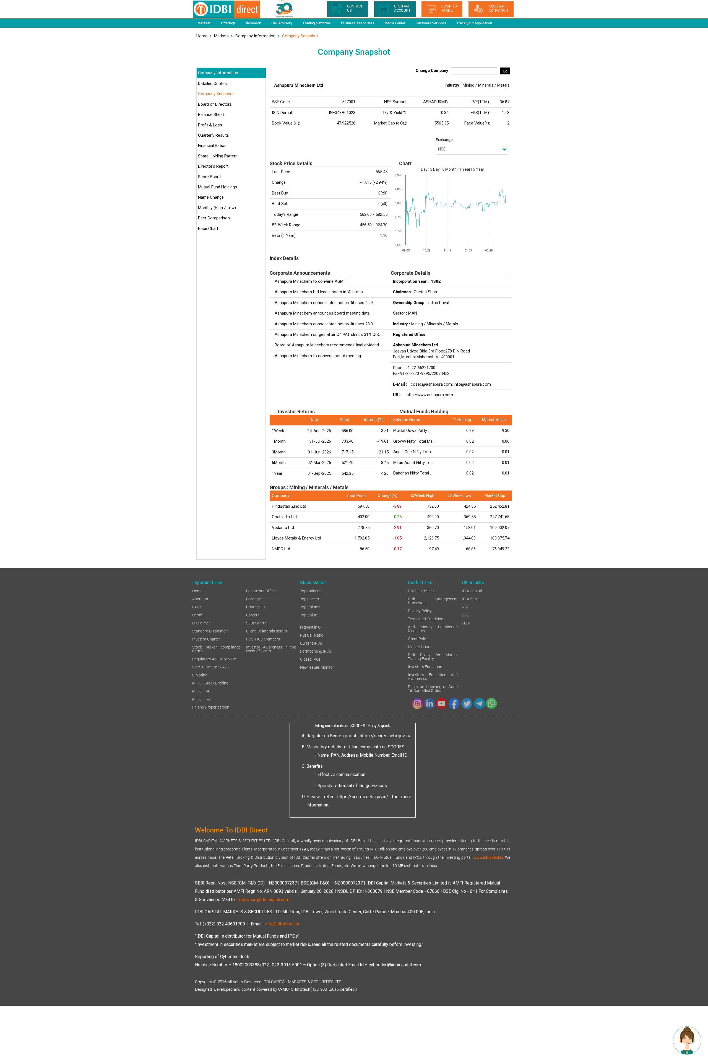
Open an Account (402, 8)
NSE (465, 606)
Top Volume (310, 606)
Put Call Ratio (311, 634)
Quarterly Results (213, 135)
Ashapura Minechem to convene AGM (309, 281)
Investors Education (425, 666)
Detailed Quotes (212, 83)
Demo (197, 614)
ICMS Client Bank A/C (210, 666)
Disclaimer (201, 622)
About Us (200, 598)
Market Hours (419, 646)
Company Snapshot (216, 93)
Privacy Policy (420, 610)
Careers (252, 614)
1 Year (464, 169)
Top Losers (309, 598)
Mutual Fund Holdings (217, 187)
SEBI (466, 622)
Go (505, 71)
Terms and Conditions (426, 618)
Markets (221, 35)
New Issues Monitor (317, 667)
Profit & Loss (210, 125)
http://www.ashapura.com (430, 394)
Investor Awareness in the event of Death (271, 648)
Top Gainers (310, 590)
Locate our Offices (261, 590)
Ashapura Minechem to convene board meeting (318, 355)
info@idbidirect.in (282, 924)
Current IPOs (311, 642)
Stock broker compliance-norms (217, 648)
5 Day (435, 169)
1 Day (423, 169)
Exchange (444, 140)
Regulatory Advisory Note (214, 658)
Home (201, 35)
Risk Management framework (433, 600)
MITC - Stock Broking (210, 682)
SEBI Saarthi (256, 622)
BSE (465, 614)
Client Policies (419, 638)
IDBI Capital (472, 590)
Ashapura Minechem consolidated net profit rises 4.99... (325, 302)
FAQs (197, 606)
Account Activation (498, 8)
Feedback (254, 598)
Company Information (255, 35)
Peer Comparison (214, 218)
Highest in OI (311, 626)
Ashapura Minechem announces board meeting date (322, 313)
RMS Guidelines (421, 590)
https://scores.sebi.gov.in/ (385, 735)
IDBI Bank (470, 598)
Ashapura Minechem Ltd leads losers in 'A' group (319, 291)
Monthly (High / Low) (217, 207)
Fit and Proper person (210, 706)
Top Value (308, 614)
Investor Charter (206, 638)
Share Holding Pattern (218, 156)
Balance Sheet (211, 114)
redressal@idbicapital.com (263, 899)
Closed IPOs (310, 659)
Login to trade (449, 8)
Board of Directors (215, 104)
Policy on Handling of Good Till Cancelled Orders (433, 688)
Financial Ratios (212, 145)
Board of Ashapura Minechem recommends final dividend (327, 345)
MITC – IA (200, 690)
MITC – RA (201, 698)
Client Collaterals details (266, 630)
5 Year (478, 169)
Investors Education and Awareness (433, 676)
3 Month (449, 169)
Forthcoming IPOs (315, 650)
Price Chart (208, 228)
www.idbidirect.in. (488, 857)
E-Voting (199, 674)
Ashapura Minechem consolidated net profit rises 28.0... (325, 323)
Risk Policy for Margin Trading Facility (433, 656)
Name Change (211, 197)
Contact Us (255, 606)
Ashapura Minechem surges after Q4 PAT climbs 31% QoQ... (329, 334)
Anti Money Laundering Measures (433, 628)
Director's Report (213, 166)
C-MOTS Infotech (294, 989)
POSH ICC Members (263, 638)
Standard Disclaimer (209, 630)
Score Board (209, 176)
